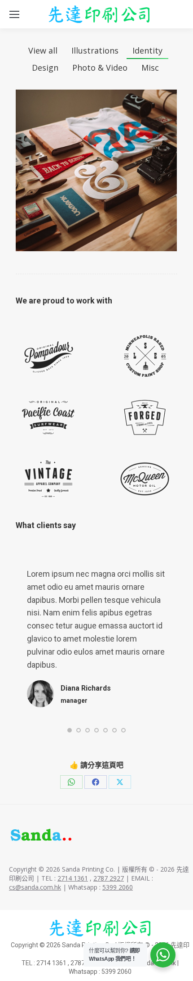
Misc (150, 67)
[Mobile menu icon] (14, 14)
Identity (147, 50)
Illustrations (94, 50)
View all (42, 50)
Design (45, 67)
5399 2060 (117, 887)
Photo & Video (99, 67)
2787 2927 (108, 878)
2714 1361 (72, 878)
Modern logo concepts (96, 170)
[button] (69, 730)
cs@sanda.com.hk (35, 887)
